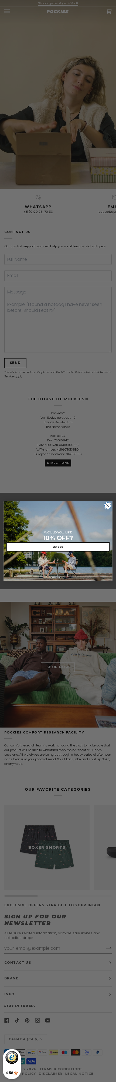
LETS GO (58, 546)
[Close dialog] (108, 506)
